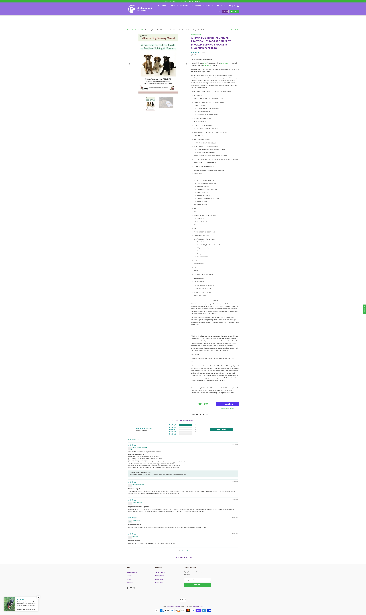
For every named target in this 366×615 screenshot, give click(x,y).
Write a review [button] (221, 429)
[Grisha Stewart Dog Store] (140, 9)
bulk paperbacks (208, 65)
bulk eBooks (224, 63)
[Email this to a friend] (206, 415)
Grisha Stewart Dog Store (173, 606)
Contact (129, 579)
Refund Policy (159, 579)
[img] (132, 445)
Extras (209, 6)
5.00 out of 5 (149, 428)
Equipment (173, 6)
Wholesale (129, 582)
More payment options (227, 408)
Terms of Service (160, 572)
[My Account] (238, 6)
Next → (237, 30)
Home (128, 30)
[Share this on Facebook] (199, 415)
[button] (195, 52)
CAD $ (225, 11)
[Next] (186, 64)
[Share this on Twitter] (196, 415)
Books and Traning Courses (191, 6)
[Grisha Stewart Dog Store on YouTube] (230, 6)
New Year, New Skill (137, 30)
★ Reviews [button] (364, 309)
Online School (219, 6)
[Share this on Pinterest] (203, 415)
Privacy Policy (159, 582)
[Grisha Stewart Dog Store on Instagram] (233, 6)
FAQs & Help (130, 575)
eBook (205, 63)
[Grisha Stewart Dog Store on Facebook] (227, 6)
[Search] (220, 12)
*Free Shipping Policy (132, 572)
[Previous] (130, 64)
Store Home (162, 6)
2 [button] (182, 550)
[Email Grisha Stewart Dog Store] (235, 6)
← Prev (231, 30)
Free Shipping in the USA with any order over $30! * (183, 1)
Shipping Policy (159, 575)
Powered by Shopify (198, 606)
